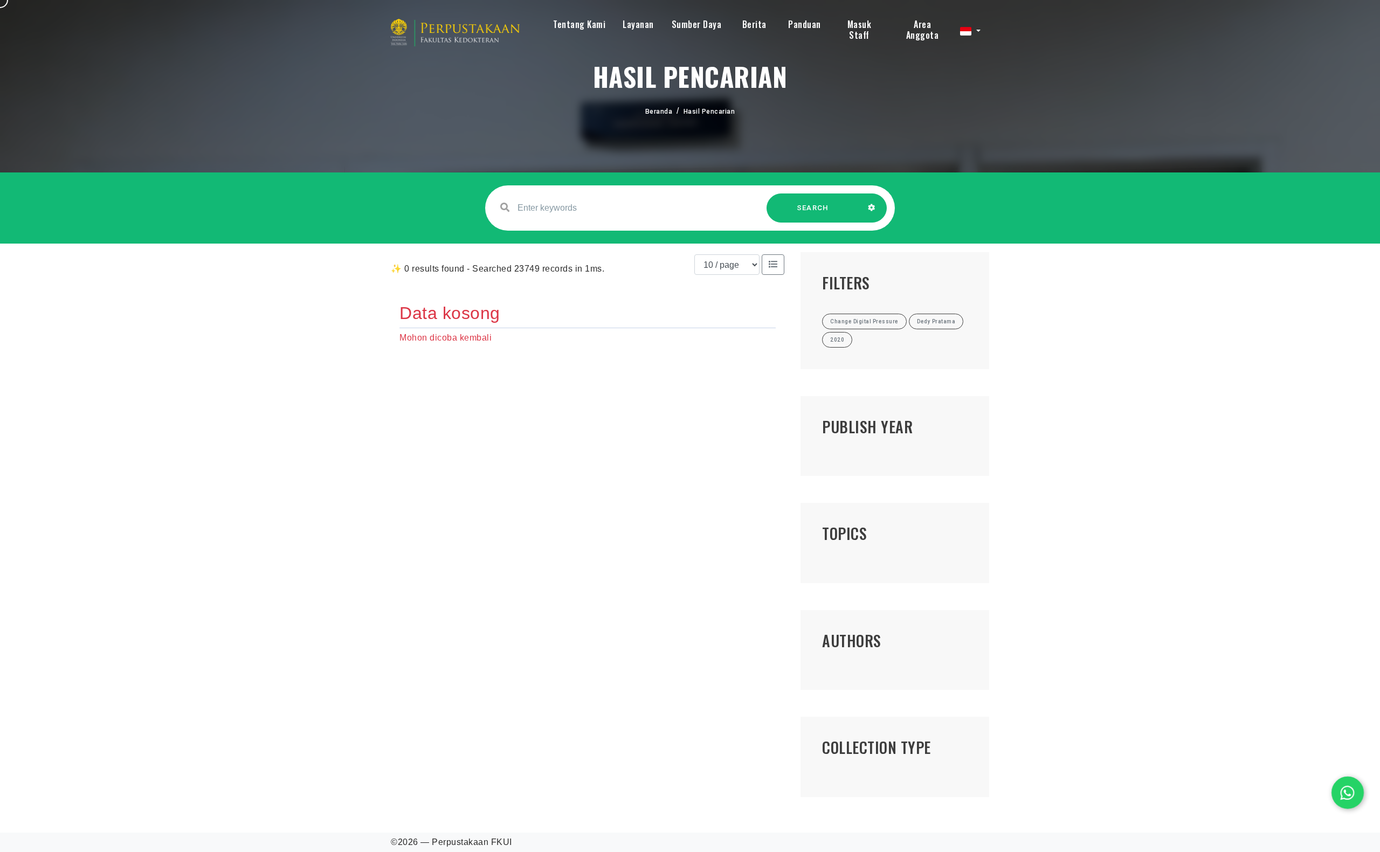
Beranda (659, 111)
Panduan (804, 24)
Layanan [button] (638, 24)
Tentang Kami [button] (579, 24)
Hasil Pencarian (709, 111)
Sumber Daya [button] (697, 24)
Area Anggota (922, 29)
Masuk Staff (859, 29)
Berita (754, 24)
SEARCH (813, 208)
